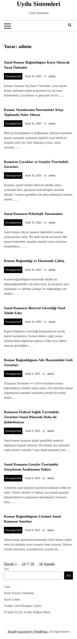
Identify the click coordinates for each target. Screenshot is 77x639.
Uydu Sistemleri (38, 3)
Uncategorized (13, 76)
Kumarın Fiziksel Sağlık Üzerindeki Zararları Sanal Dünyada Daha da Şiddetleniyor (31, 417)
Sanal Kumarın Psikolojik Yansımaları (33, 214)
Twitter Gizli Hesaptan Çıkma (22, 605)
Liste (7, 586)
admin (52, 76)
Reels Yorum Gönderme (19, 593)
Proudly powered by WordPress (28, 631)
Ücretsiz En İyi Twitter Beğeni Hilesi (27, 612)
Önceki (9, 564)
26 (32, 564)
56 (41, 564)
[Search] (69, 25)
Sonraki (49, 564)
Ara (6, 569)
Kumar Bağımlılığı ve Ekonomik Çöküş (34, 261)
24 (23, 564)
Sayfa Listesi (12, 599)
